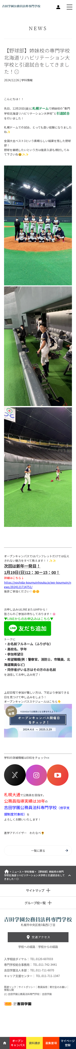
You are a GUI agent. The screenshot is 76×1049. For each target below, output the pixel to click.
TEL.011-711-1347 (48, 976)
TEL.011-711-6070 (42, 970)
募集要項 (51, 1043)
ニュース (16, 871)
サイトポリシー (26, 987)
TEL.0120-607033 (41, 959)
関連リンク (10, 987)
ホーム (6, 871)
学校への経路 (27, 946)
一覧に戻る (38, 850)
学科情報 (29, 871)
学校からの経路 (48, 946)
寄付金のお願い (58, 987)
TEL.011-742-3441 (45, 965)
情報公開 (9, 989)
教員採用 (42, 987)
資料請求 (34, 1043)
